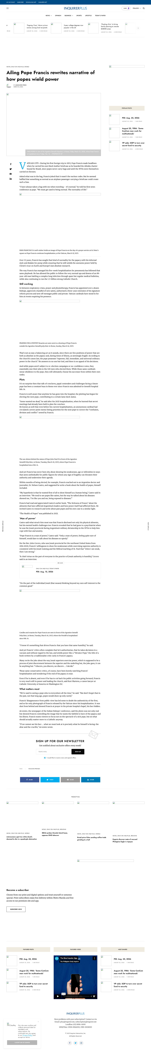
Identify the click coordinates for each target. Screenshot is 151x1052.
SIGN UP (78, 752)
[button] (15, 909)
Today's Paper (54, 569)
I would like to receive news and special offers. (61, 758)
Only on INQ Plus (17, 66)
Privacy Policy (27, 1035)
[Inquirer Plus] (75, 8)
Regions (63, 829)
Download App (31, 2)
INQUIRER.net (42, 2)
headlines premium (34, 768)
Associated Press (20, 85)
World (26, 66)
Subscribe (20, 2)
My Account (10, 2)
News (8, 66)
